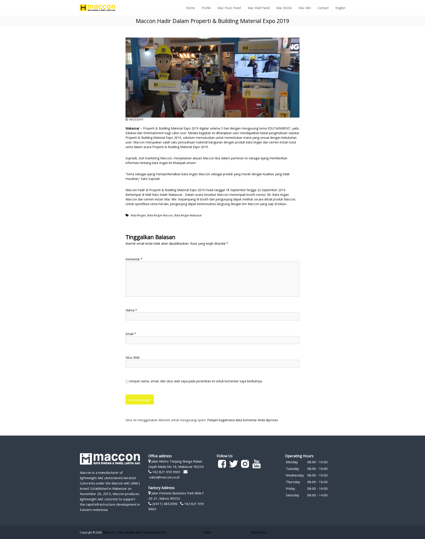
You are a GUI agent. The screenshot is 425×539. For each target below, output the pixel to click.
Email (131, 334)
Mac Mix (305, 8)
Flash (207, 532)
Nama (131, 310)
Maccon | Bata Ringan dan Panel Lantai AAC (134, 532)
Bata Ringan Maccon (160, 215)
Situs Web (133, 357)
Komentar (134, 259)
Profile (206, 8)
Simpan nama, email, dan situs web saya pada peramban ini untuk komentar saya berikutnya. (196, 381)
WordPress (259, 532)
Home (190, 8)
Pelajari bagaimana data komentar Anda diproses (242, 420)
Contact (323, 8)
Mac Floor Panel (229, 8)
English (340, 8)
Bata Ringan (138, 215)
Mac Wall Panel (259, 8)
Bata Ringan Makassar (188, 215)
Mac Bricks (284, 8)
